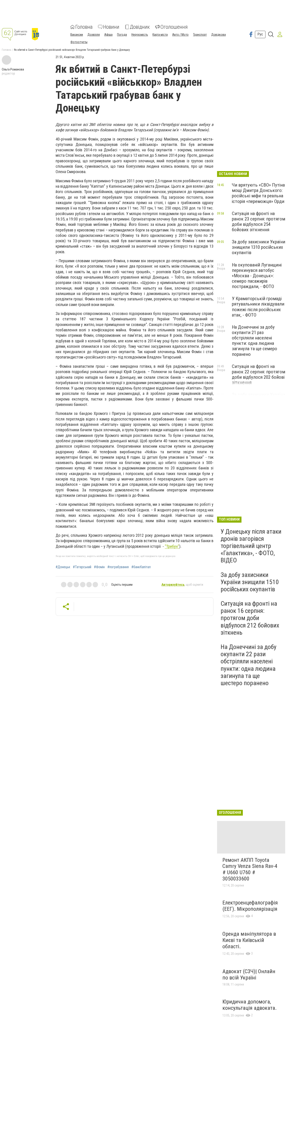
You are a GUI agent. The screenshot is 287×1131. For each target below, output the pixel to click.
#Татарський (82, 567)
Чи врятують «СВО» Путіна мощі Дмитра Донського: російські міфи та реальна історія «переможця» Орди (258, 193)
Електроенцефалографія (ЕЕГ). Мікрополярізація (250, 906)
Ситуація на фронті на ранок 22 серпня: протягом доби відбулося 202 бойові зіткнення (258, 374)
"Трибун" (172, 546)
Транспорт (200, 34)
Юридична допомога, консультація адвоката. (249, 1005)
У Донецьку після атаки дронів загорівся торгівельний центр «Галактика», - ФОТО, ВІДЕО (251, 546)
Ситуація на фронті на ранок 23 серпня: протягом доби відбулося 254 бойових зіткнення (258, 221)
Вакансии (76, 34)
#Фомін (99, 567)
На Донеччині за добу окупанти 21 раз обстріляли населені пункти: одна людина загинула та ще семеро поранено (254, 340)
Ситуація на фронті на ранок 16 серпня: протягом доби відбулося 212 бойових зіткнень (250, 618)
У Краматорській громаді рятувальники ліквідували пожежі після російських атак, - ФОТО (258, 306)
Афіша (108, 34)
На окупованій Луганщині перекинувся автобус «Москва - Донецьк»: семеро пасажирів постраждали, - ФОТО (257, 275)
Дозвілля (93, 34)
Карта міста (160, 34)
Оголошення (174, 27)
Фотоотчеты (78, 42)
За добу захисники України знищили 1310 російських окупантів (258, 247)
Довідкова (218, 34)
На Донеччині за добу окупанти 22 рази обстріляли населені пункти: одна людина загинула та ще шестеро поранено (248, 665)
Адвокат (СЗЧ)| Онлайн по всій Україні (248, 974)
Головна (84, 27)
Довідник (140, 27)
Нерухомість (139, 34)
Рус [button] (260, 34)
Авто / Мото (180, 34)
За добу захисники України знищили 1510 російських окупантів (250, 582)
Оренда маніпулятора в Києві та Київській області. (249, 940)
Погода (122, 34)
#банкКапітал (141, 567)
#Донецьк (63, 567)
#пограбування (118, 567)
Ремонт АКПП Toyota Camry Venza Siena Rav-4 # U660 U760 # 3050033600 (249, 869)
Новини (111, 27)
